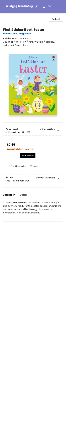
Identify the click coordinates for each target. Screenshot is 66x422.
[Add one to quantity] (17, 155)
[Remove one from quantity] (9, 155)
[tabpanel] (33, 211)
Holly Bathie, (10, 33)
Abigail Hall (25, 33)
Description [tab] (9, 194)
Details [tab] (23, 194)
